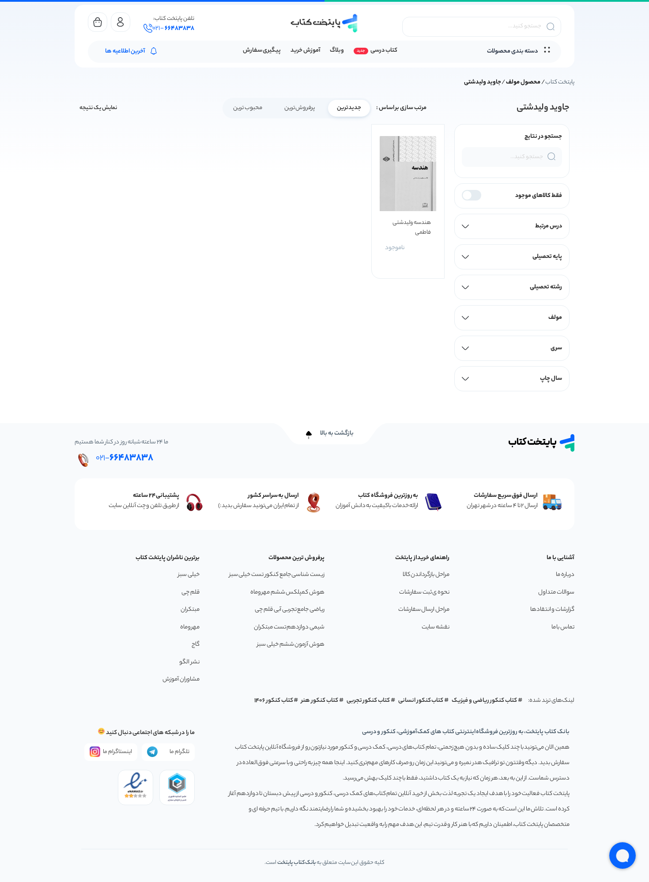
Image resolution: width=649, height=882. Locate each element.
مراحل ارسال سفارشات (423, 610)
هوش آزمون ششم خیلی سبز (290, 645)
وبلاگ (337, 50)
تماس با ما (562, 627)
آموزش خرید (305, 50)
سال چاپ (551, 379)
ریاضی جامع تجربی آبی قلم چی (289, 610)
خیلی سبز (189, 575)
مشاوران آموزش (181, 679)
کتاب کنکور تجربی (368, 701)
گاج (196, 645)
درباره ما (565, 575)
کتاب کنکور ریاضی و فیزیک (484, 701)
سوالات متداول (556, 592)
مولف (555, 318)
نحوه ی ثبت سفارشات (424, 592)
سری (556, 348)
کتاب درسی (383, 50)
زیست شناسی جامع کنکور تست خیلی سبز (276, 575)
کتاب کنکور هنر (319, 701)
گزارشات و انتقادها (552, 610)
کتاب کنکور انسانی (421, 701)
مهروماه (190, 627)
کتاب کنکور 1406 (273, 701)
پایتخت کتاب (559, 82)
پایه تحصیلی (547, 257)
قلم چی (190, 592)
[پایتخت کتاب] (324, 23)
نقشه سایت (435, 627)
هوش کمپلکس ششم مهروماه (287, 592)
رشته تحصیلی (546, 287)
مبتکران (190, 610)
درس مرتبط (548, 226)
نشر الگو (189, 662)
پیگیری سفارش (262, 50)
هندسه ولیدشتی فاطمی (411, 227)
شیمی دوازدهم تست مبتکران (289, 627)
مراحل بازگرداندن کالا (426, 575)
